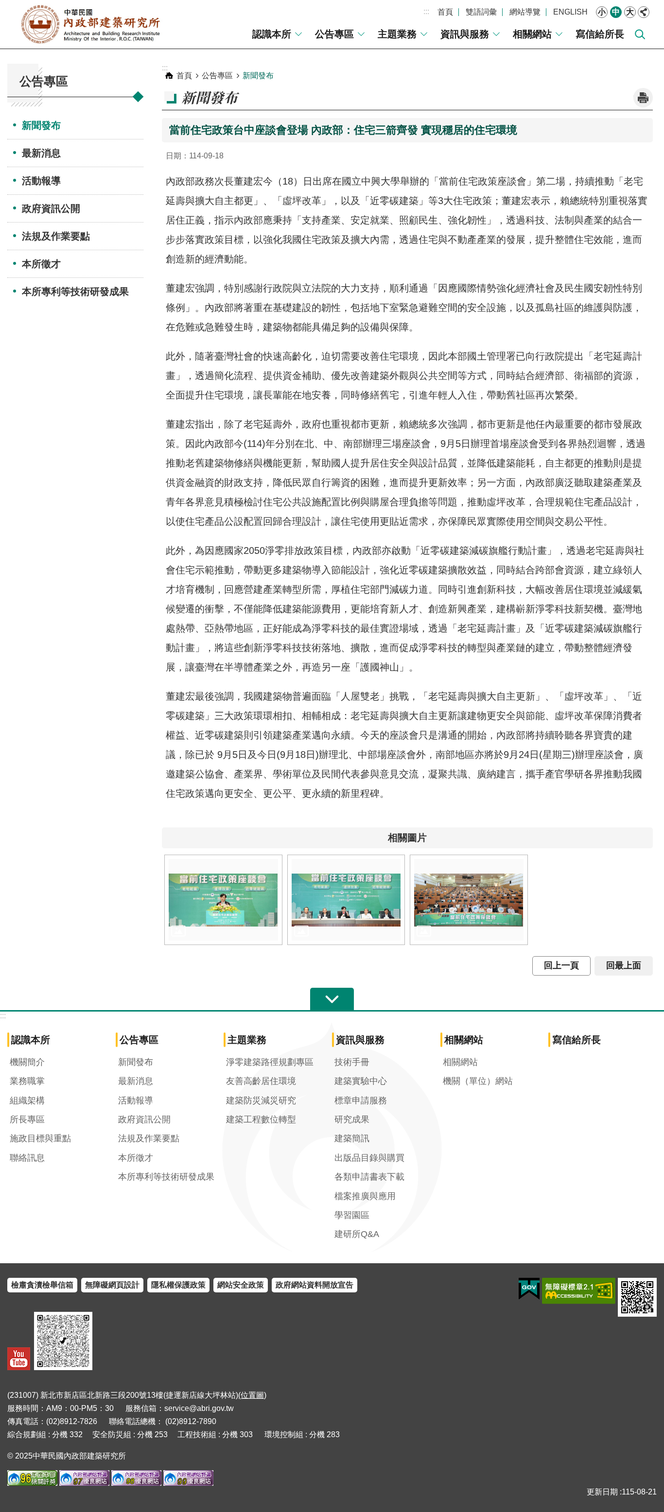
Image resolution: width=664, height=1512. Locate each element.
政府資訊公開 (51, 208)
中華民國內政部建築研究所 (90, 24)
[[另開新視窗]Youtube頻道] (18, 1358)
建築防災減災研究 (261, 1100)
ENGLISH (570, 12)
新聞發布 (41, 125)
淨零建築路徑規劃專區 (270, 1062)
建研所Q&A (356, 1234)
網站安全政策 (240, 1285)
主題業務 (397, 34)
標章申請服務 (360, 1100)
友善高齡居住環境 (261, 1081)
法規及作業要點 (56, 236)
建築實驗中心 (360, 1081)
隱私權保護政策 (178, 1285)
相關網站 (532, 34)
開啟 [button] (332, 999)
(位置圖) (252, 1395)
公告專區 (334, 34)
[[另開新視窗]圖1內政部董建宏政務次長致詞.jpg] (223, 900)
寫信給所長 (600, 34)
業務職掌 (27, 1081)
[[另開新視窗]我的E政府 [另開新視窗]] (529, 1289)
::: (426, 11)
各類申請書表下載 (369, 1177)
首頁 (445, 12)
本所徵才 (41, 263)
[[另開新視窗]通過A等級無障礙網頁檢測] (578, 1291)
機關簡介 (27, 1062)
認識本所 (271, 34)
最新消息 (41, 153)
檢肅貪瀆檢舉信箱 (42, 1285)
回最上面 (623, 965)
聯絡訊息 (27, 1158)
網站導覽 (525, 12)
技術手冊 (351, 1062)
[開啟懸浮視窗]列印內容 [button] (643, 97)
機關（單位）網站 (478, 1081)
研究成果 (351, 1119)
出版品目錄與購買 (369, 1158)
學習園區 (351, 1215)
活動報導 (41, 180)
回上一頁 (561, 965)
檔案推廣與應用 (365, 1196)
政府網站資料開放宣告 (314, 1285)
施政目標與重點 (40, 1138)
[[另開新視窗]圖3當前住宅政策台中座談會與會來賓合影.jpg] (469, 900)
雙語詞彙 (481, 12)
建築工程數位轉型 (261, 1119)
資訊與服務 (464, 34)
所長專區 (27, 1119)
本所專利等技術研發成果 (75, 291)
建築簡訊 (351, 1138)
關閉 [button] (643, 12)
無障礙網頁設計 (112, 1285)
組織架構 (27, 1100)
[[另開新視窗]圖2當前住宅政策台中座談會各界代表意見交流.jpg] (346, 900)
